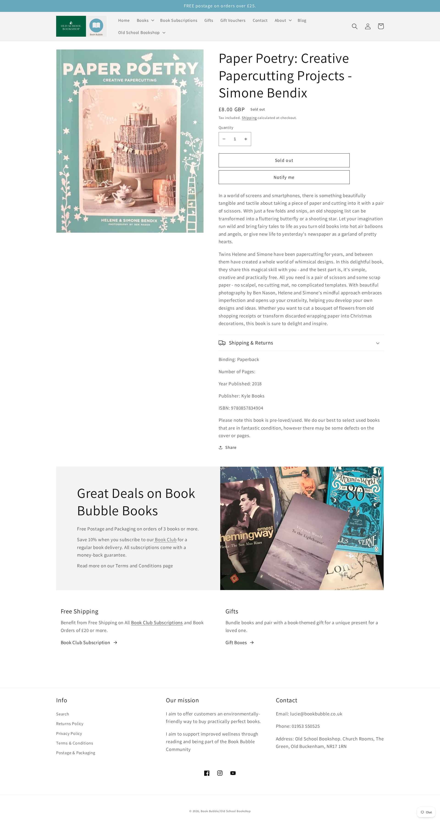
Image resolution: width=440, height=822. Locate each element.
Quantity (226, 127)
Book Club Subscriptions (157, 622)
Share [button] (230, 447)
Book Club (165, 539)
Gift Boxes (236, 642)
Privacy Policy (69, 733)
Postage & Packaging (75, 752)
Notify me (284, 177)
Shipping (249, 117)
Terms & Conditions (74, 743)
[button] (145, 20)
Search (62, 714)
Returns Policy (69, 723)
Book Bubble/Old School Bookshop (226, 811)
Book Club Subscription (85, 642)
